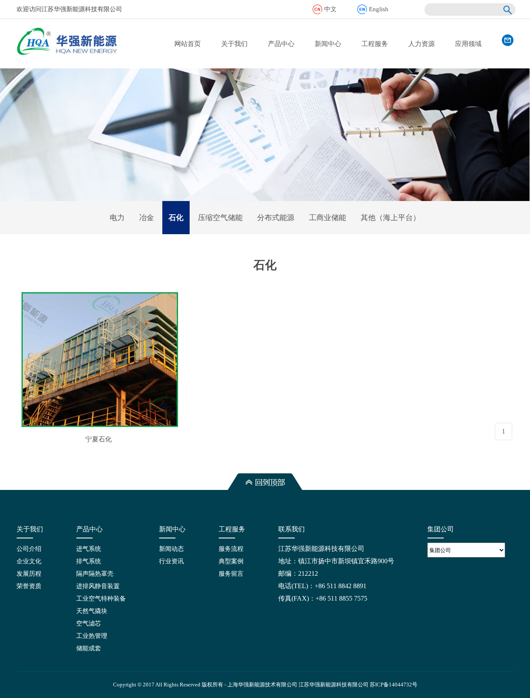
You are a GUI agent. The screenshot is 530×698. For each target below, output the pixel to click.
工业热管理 (91, 636)
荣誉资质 (29, 586)
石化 (176, 217)
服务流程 (231, 548)
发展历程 (29, 573)
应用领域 (468, 43)
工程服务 (374, 43)
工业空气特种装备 (101, 598)
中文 (330, 9)
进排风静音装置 (98, 586)
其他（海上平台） (390, 217)
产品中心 (281, 43)
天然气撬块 (91, 611)
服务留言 (231, 573)
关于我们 (234, 43)
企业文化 (29, 561)
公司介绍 (29, 548)
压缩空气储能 (220, 217)
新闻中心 (328, 43)
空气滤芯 (88, 623)
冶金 (146, 217)
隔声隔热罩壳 (94, 573)
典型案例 (231, 561)
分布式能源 (275, 217)
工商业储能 (327, 217)
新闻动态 (171, 548)
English (378, 9)
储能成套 (88, 648)
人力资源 (421, 43)
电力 (117, 217)
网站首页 (187, 43)
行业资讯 (171, 561)
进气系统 (88, 548)
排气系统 (88, 561)
